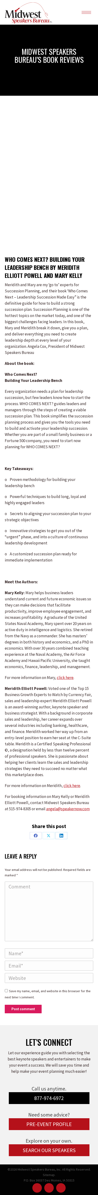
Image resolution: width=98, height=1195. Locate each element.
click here (65, 677)
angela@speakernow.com (68, 808)
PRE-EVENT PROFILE (49, 1124)
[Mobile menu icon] (86, 12)
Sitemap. (49, 1175)
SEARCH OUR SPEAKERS (49, 1150)
